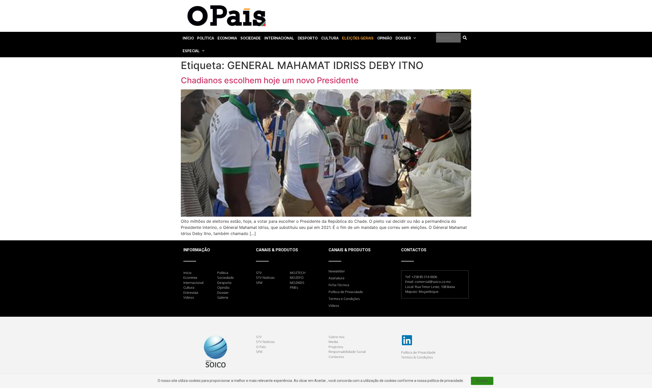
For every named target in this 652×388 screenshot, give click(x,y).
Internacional (279, 38)
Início (188, 38)
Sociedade (250, 38)
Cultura (329, 38)
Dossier (403, 38)
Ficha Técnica (339, 285)
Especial (191, 51)
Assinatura (336, 278)
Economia (227, 38)
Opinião (384, 38)
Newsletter (337, 271)
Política (205, 38)
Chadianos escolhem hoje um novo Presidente (270, 80)
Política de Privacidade (346, 291)
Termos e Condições (344, 298)
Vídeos (334, 305)
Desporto (308, 38)
